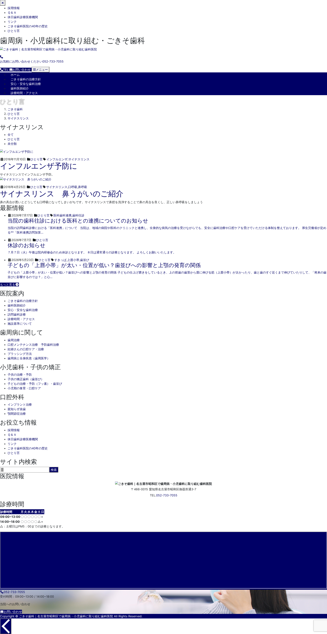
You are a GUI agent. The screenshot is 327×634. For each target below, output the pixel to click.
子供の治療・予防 (20, 374)
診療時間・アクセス (24, 93)
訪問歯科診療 (17, 314)
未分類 (12, 144)
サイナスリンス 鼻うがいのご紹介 (61, 193)
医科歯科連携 (62, 215)
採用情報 (14, 8)
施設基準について (20, 323)
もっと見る (7, 284)
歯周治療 (14, 340)
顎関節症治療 (17, 413)
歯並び (84, 260)
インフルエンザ (57, 159)
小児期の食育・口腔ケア (24, 388)
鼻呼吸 (82, 187)
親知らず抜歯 (17, 409)
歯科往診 (78, 215)
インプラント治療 (20, 404)
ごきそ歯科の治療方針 (26, 79)
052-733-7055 (166, 495)
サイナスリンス (79, 159)
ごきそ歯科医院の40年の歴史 (28, 26)
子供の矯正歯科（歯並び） (26, 379)
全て (11, 134)
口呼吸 (72, 187)
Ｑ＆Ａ (12, 12)
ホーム (15, 75)
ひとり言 (14, 31)
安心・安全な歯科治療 (26, 84)
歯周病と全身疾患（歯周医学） (29, 358)
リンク (12, 22)
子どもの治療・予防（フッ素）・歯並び (35, 384)
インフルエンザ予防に (38, 166)
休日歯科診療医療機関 (23, 17)
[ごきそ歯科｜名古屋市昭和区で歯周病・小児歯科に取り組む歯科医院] (48, 49)
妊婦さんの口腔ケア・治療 (26, 349)
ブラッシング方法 (20, 354)
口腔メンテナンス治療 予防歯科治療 (33, 344)
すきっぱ (60, 260)
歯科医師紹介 (20, 88)
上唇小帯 (73, 260)
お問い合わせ (13, 612)
